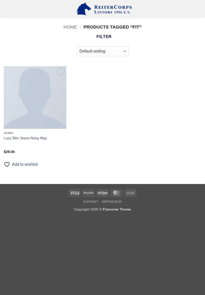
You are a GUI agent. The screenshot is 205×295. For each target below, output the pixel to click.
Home (70, 27)
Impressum (112, 202)
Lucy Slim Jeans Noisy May (25, 138)
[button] (7, 9)
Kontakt (91, 202)
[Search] (199, 9)
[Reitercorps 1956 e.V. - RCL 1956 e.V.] (102, 9)
